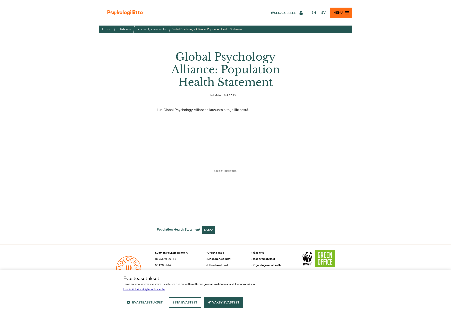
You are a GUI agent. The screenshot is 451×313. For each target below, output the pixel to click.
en (314, 13)
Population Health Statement (178, 229)
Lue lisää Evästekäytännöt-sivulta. (144, 289)
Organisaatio (215, 253)
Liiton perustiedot (218, 259)
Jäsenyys (258, 253)
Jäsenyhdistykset (264, 259)
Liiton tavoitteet (217, 265)
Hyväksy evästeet (223, 302)
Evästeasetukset (147, 302)
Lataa (208, 230)
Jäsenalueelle (283, 13)
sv (323, 13)
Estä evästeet (185, 302)
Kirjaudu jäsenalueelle (267, 265)
